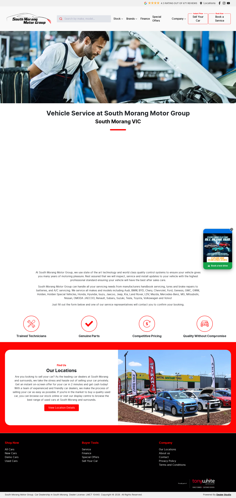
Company (178, 19)
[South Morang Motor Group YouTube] (229, 3)
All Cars (9, 449)
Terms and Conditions (172, 465)
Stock (117, 19)
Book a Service (219, 19)
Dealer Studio (223, 495)
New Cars (11, 453)
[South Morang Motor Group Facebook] (220, 3)
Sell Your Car (198, 19)
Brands (130, 19)
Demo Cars (11, 457)
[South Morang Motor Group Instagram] (225, 3)
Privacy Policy (167, 461)
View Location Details (61, 407)
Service (86, 449)
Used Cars (11, 461)
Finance (145, 19)
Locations (209, 3)
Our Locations (167, 449)
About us (164, 453)
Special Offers (156, 19)
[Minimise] (231, 229)
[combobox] (84, 18)
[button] (217, 251)
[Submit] (60, 18)
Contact (164, 457)
